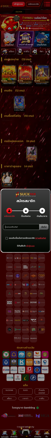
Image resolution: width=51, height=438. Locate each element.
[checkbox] (20, 238)
